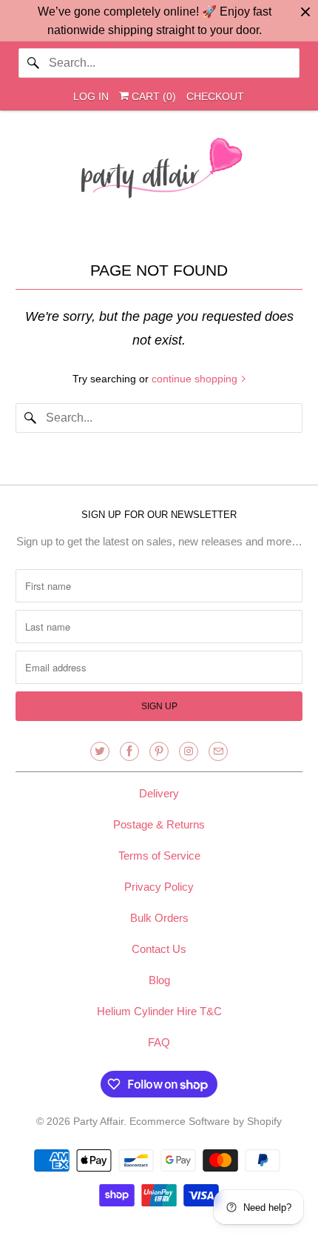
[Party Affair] (159, 172)
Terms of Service (159, 855)
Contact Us (159, 949)
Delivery (159, 793)
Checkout (215, 96)
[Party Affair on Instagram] (188, 751)
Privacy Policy (159, 886)
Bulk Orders (159, 917)
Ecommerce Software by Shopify (205, 1121)
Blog (159, 980)
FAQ (159, 1042)
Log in (91, 96)
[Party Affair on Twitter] (99, 751)
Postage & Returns (159, 824)
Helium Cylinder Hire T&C (159, 1011)
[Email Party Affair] (218, 751)
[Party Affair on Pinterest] (159, 751)
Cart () (152, 96)
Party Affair (98, 1121)
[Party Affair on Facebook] (129, 751)
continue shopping (196, 379)
